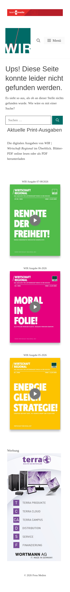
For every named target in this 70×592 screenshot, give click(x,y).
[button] (38, 40)
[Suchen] (57, 120)
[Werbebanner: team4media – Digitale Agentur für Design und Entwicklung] (35, 15)
